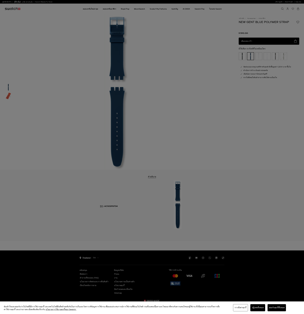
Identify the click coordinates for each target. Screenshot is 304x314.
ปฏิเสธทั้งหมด (258, 308)
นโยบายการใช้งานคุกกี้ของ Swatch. (61, 309)
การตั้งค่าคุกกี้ (240, 308)
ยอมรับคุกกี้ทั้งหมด (277, 308)
